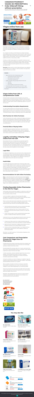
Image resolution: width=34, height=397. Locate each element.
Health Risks (10, 83)
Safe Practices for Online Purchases (13, 77)
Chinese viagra (21, 354)
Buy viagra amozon (6, 284)
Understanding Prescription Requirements (15, 76)
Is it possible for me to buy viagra (24, 369)
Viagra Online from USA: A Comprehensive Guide (14, 75)
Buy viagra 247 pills (6, 283)
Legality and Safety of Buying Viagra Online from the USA (16, 80)
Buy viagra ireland (6, 324)
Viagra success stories (7, 369)
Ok (17, 395)
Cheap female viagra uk (7, 282)
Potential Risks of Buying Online (13, 79)
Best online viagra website (7, 281)
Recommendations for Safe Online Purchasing (15, 84)
